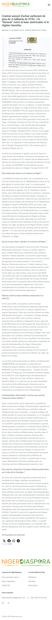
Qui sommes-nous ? (10, 577)
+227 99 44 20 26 (38, 598)
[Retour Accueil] (16, 5)
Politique (32, 577)
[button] (49, 5)
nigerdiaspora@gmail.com (13, 597)
